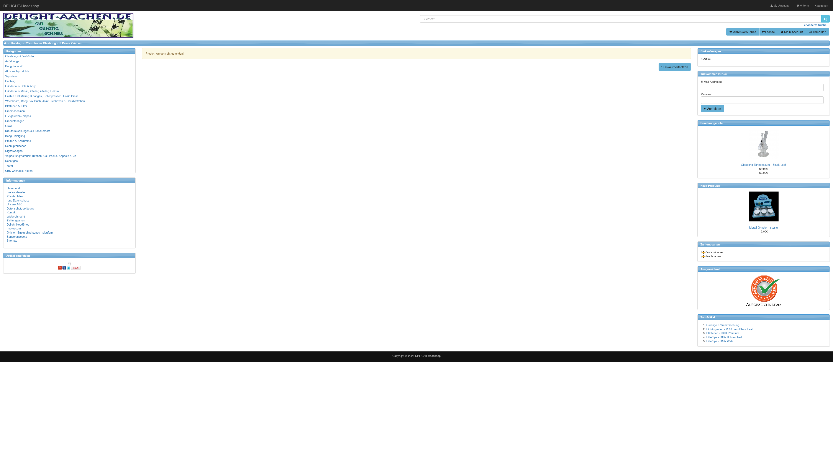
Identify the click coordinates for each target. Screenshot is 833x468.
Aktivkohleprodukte (17, 71)
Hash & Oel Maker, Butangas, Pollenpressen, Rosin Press (42, 96)
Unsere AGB (15, 204)
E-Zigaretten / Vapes (18, 116)
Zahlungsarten (16, 220)
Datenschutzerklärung (20, 208)
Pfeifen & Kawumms (18, 141)
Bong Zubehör (14, 66)
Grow (8, 126)
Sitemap (12, 240)
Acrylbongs (12, 61)
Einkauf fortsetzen (675, 67)
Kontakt (11, 212)
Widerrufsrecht (16, 216)
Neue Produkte (710, 186)
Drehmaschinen (15, 111)
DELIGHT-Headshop (428, 356)
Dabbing (10, 81)
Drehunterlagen (14, 121)
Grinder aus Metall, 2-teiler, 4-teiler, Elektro (32, 91)
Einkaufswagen (710, 51)
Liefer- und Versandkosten (16, 190)
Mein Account (793, 32)
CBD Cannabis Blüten (19, 171)
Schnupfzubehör (15, 146)
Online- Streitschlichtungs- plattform (30, 232)
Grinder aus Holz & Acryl (20, 86)
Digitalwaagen (14, 151)
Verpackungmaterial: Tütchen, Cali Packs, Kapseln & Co (40, 156)
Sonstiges (11, 161)
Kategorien (821, 5)
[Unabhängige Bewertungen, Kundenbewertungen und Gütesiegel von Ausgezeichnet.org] (763, 290)
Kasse (770, 32)
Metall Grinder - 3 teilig (763, 227)
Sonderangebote (17, 236)
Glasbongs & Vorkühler (19, 56)
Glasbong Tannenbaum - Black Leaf (763, 164)
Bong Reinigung (15, 136)
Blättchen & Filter (16, 106)
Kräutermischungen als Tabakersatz (27, 131)
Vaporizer (11, 76)
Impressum (14, 228)
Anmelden (819, 32)
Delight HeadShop (18, 224)
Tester (9, 166)
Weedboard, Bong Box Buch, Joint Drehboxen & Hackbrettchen (45, 101)
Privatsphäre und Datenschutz (18, 198)
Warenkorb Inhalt (744, 32)
